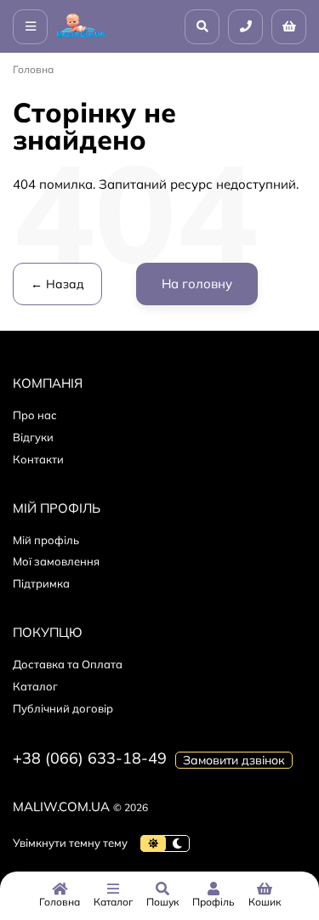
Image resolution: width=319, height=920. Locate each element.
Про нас (35, 415)
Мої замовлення (56, 561)
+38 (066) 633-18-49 (90, 758)
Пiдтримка (41, 583)
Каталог (35, 686)
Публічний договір (63, 708)
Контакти (38, 459)
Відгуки (33, 437)
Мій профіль (46, 540)
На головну (197, 283)
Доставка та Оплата (67, 664)
